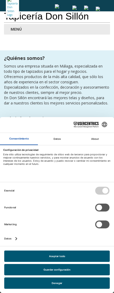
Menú (16, 29)
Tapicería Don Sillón (46, 16)
